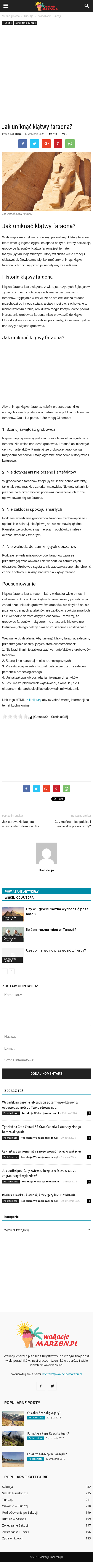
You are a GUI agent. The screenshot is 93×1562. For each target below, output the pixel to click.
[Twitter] (52, 1386)
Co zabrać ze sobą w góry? (44, 1413)
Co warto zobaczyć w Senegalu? (47, 1454)
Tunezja (7, 22)
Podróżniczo (10, 1137)
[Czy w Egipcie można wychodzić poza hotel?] (13, 914)
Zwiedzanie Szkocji (15, 1525)
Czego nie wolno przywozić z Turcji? (56, 950)
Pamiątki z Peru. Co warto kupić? (48, 1433)
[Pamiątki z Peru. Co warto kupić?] (13, 1438)
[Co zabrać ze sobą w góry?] (13, 1418)
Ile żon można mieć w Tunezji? (51, 929)
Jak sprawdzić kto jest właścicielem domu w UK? (20, 824)
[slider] (15, 716)
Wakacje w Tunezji (15, 1506)
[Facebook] (40, 1386)
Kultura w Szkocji (14, 1519)
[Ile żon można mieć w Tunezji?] (13, 934)
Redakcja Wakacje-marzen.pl (40, 1113)
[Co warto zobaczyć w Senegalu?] (13, 1459)
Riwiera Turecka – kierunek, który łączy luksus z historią (38, 1195)
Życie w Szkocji (12, 1538)
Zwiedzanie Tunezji (25, 22)
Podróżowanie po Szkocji (20, 1512)
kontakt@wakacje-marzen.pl (62, 1374)
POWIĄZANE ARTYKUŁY (21, 891)
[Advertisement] (46, 74)
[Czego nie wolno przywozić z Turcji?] (13, 955)
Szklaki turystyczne (15, 1493)
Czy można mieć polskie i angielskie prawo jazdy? (73, 824)
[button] (87, 6)
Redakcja (16, 133)
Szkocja (7, 1487)
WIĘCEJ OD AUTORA (19, 897)
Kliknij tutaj (33, 700)
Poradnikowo (10, 1113)
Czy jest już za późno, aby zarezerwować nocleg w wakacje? (41, 1151)
